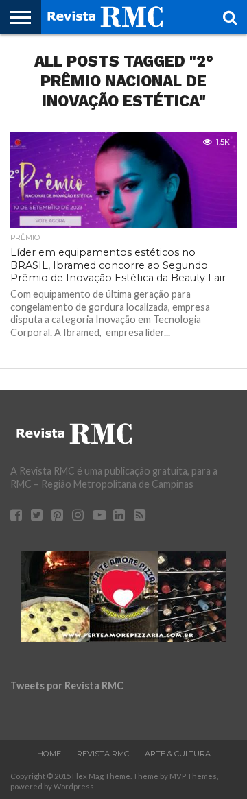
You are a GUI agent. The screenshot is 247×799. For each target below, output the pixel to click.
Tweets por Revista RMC (67, 685)
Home (49, 754)
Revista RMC (103, 754)
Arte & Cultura (178, 754)
